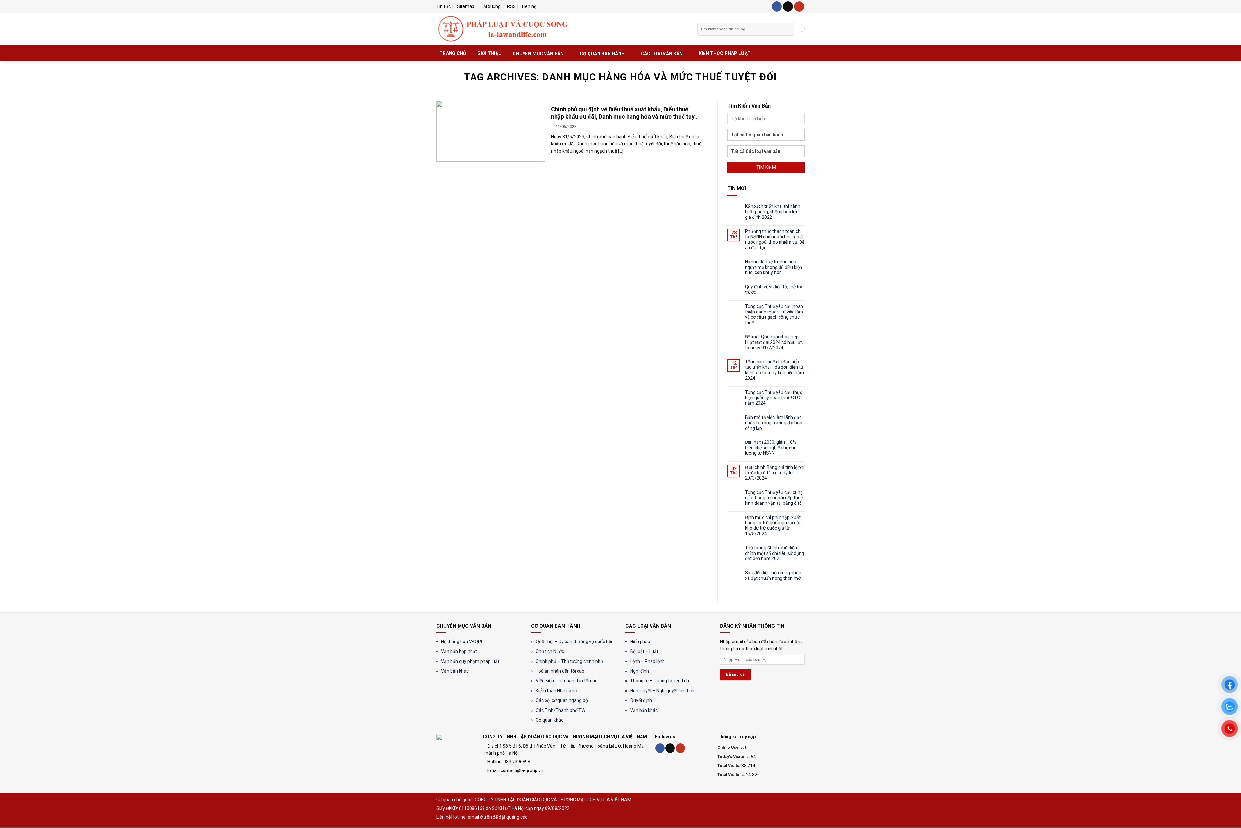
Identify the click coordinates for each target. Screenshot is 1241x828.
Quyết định (641, 700)
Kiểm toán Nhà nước (556, 690)
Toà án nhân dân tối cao (560, 671)
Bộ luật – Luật (644, 651)
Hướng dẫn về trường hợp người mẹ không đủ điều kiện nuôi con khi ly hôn (773, 267)
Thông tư (639, 680)
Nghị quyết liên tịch (674, 690)
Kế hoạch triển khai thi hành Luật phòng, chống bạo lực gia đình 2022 (772, 212)
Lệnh (635, 661)
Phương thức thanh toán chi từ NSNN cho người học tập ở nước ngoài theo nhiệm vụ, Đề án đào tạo (774, 239)
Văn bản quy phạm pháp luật (470, 661)
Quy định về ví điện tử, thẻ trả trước (773, 289)
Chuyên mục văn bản (538, 53)
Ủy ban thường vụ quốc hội (585, 641)
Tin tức (443, 6)
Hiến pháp (640, 641)
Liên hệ (529, 6)
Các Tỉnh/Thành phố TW (560, 710)
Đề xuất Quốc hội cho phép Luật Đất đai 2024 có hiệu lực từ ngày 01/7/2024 (774, 342)
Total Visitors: (731, 774)
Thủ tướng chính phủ (582, 661)
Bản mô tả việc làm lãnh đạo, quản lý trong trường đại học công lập (774, 423)
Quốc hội (545, 641)
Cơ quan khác (549, 720)
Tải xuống (491, 6)
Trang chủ (453, 53)
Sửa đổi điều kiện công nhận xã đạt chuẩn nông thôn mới (773, 575)
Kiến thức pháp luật (725, 53)
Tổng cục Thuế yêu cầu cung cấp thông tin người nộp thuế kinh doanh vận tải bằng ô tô (774, 498)
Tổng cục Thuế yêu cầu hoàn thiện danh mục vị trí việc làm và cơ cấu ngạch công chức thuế (774, 314)
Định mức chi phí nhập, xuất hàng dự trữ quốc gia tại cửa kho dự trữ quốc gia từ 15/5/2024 (773, 525)
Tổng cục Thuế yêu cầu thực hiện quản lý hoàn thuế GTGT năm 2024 (774, 398)
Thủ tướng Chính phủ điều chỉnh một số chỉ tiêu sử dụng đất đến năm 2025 (774, 553)
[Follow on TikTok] (788, 6)
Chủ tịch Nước (550, 651)
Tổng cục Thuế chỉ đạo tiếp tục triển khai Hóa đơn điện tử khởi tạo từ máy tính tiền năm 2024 (774, 369)
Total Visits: (729, 765)
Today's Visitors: (734, 756)
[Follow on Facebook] (777, 6)
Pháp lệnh (655, 661)
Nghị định (639, 671)
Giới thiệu (489, 53)
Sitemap (465, 6)
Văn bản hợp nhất (459, 651)
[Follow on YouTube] (799, 6)
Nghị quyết (641, 690)
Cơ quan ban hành (602, 53)
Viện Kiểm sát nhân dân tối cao (567, 680)
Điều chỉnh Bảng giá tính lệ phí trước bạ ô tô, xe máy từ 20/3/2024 (774, 473)
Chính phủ (546, 661)
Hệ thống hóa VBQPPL (463, 641)
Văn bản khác (455, 671)
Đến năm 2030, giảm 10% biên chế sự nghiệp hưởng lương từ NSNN (771, 448)
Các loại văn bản (662, 53)
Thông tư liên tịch (671, 680)
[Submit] (789, 29)
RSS (511, 6)
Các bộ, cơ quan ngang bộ (562, 700)
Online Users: (731, 747)
